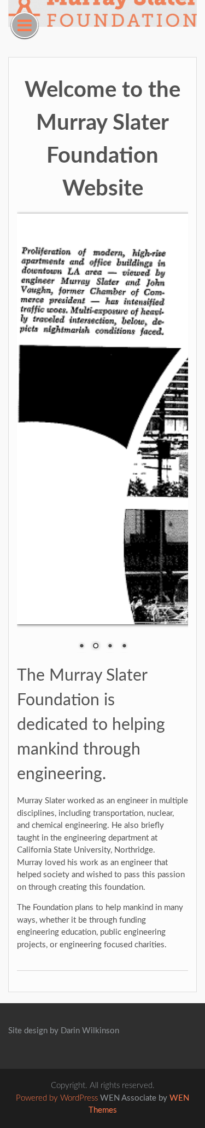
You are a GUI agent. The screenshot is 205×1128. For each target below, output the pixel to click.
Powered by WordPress (57, 1098)
